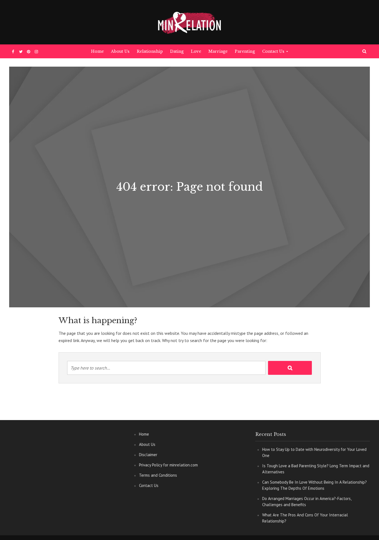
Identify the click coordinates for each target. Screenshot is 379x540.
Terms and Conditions (158, 475)
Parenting (245, 51)
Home (97, 51)
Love (196, 51)
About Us (120, 51)
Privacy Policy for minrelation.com (168, 465)
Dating (177, 51)
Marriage (218, 51)
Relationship (150, 51)
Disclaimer (148, 454)
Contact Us (273, 51)
